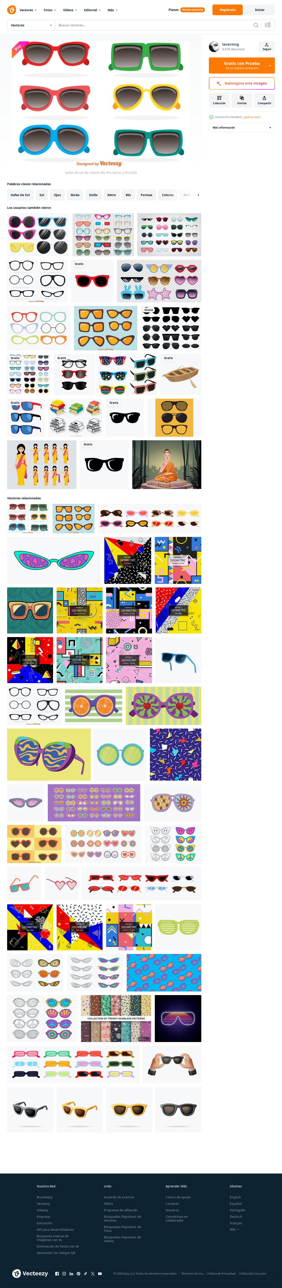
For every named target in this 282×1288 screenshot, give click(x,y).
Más (111, 10)
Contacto (172, 1203)
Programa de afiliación (121, 1210)
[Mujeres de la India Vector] (41, 464)
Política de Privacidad (221, 1273)
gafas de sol (20, 195)
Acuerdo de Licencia (119, 1197)
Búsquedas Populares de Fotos (122, 1229)
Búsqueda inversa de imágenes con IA (52, 1238)
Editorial (90, 10)
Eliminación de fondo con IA (58, 1246)
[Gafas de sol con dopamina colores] (49, 755)
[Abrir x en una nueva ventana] (93, 1273)
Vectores (26, 10)
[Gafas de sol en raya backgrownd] (93, 706)
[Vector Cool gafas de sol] (38, 234)
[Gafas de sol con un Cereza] (163, 706)
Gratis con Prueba (242, 65)
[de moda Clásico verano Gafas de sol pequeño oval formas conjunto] (149, 518)
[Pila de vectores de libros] (75, 418)
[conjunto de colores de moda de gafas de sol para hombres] (26, 418)
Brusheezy (44, 1197)
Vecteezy (43, 1203)
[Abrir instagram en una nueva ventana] (64, 1273)
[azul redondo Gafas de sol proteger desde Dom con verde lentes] (120, 755)
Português (237, 1210)
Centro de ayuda (178, 1197)
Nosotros (172, 1210)
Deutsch (236, 1216)
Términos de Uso (192, 1273)
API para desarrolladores (55, 1229)
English (235, 1197)
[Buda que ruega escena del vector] (166, 464)
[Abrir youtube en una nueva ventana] (100, 1273)
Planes (174, 10)
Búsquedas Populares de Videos (122, 1239)
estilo (93, 195)
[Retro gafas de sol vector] (37, 281)
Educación (44, 1223)
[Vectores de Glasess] (174, 418)
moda (75, 195)
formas (146, 195)
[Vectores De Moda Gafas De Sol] (34, 844)
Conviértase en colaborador (177, 1218)
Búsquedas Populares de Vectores (122, 1218)
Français (236, 1223)
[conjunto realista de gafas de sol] (159, 281)
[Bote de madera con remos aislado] (181, 374)
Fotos (48, 10)
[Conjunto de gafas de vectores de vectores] (38, 328)
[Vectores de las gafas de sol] (105, 328)
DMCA (108, 1203)
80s (128, 195)
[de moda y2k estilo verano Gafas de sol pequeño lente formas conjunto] (141, 884)
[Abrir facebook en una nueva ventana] (57, 1273)
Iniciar (260, 10)
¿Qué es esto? (251, 117)
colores (168, 195)
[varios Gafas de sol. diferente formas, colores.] (103, 844)
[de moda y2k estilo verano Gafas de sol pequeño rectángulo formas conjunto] (73, 1064)
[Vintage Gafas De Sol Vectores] (103, 234)
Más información (224, 127)
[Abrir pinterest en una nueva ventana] (78, 1273)
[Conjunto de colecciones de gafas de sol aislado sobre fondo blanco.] (169, 234)
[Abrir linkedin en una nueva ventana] (71, 1273)
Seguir (267, 49)
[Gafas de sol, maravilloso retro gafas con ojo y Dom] (172, 802)
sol (41, 195)
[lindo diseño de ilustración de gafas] (74, 374)
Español (236, 1203)
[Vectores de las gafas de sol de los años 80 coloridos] (127, 374)
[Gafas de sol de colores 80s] (28, 518)
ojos (57, 195)
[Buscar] (256, 25)
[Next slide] (194, 195)
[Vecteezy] (11, 9)
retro (111, 195)
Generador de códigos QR (56, 1253)
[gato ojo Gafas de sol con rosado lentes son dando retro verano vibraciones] (25, 802)
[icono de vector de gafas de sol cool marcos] (92, 281)
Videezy (42, 1210)
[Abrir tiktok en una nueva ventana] (85, 1273)
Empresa (43, 1216)
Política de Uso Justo (252, 1273)
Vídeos (68, 10)
